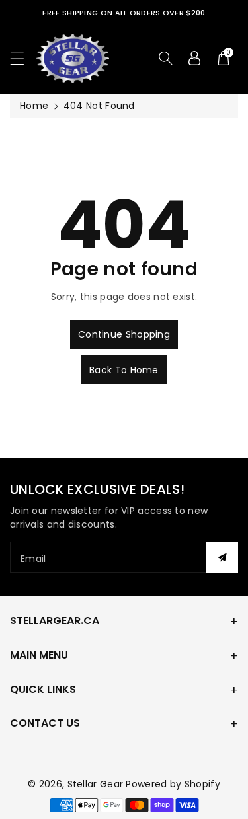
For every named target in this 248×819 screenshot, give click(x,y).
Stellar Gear (95, 784)
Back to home (124, 369)
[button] (23, 58)
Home (34, 105)
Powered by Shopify (173, 784)
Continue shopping (124, 334)
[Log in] (194, 58)
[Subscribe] (222, 557)
